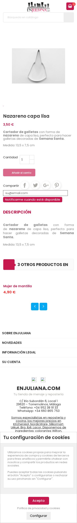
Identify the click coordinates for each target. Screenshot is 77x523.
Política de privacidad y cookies (38, 508)
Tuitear (35, 185)
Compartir (25, 185)
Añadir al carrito (19, 173)
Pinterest (57, 185)
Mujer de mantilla (17, 286)
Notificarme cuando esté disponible (32, 199)
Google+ (46, 185)
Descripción (17, 212)
